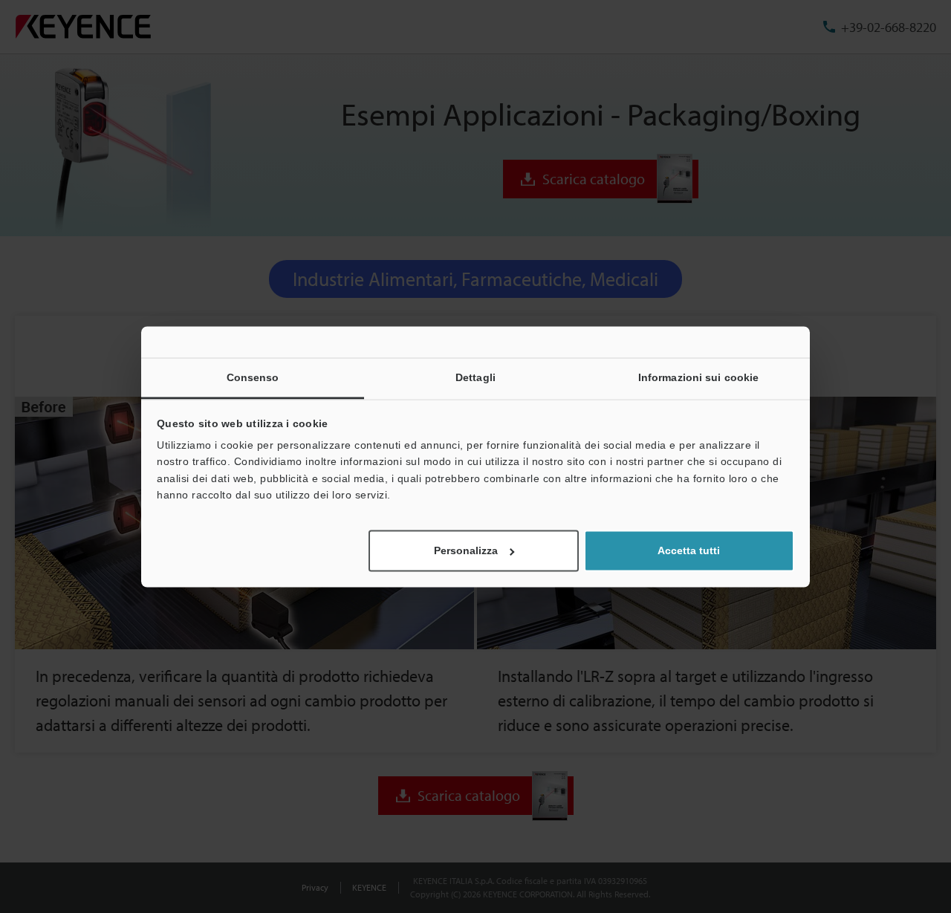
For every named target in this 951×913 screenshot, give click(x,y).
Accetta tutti (689, 550)
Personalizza (466, 550)
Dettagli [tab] (475, 377)
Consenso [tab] (253, 377)
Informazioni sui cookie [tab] (698, 377)
